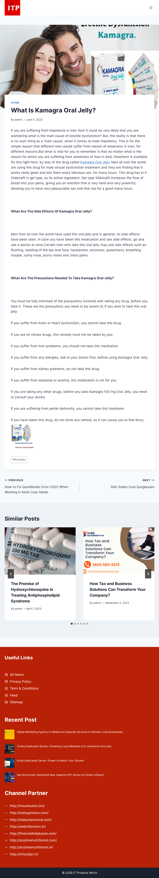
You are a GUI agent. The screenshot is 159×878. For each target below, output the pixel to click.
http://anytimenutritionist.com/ (33, 840)
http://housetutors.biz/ (27, 806)
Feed (14, 695)
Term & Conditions (24, 688)
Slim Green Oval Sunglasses (132, 484)
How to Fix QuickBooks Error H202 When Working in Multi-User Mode (36, 486)
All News (17, 675)
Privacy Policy (20, 682)
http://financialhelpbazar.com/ (33, 833)
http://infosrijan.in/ (24, 854)
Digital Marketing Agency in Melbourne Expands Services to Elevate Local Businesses (70, 731)
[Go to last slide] (11, 573)
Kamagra (19, 459)
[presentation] (40, 551)
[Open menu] (150, 8)
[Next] (148, 573)
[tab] (72, 624)
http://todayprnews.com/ (29, 813)
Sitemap (16, 702)
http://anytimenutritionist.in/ (31, 847)
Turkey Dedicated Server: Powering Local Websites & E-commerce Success (64, 746)
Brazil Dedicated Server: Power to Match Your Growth (50, 760)
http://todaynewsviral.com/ (31, 820)
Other (15, 102)
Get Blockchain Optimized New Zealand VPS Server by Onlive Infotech (60, 774)
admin (18, 119)
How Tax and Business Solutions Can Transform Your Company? (118, 589)
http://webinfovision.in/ (28, 826)
